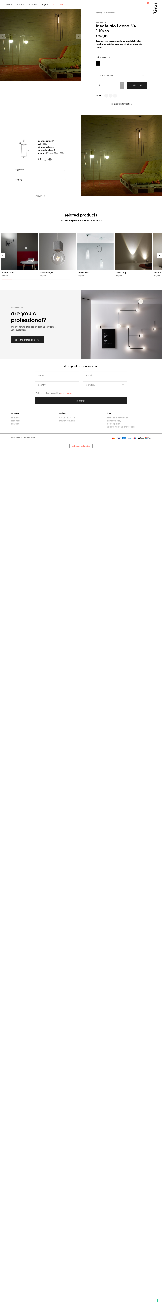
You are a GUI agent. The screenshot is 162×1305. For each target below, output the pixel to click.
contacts (32, 4)
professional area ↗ (61, 4)
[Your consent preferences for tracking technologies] (157, 1300)
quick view (19, 267)
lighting (99, 12)
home (9, 4)
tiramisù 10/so (46, 272)
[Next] (159, 255)
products (20, 4)
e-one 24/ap (8, 272)
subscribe (81, 400)
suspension (110, 12)
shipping (18, 179)
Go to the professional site (27, 340)
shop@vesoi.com (67, 420)
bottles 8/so (83, 272)
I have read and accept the (54, 393)
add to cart (136, 85)
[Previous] (2, 255)
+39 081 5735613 (67, 417)
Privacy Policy (66, 393)
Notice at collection (81, 446)
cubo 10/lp (120, 272)
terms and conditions (117, 417)
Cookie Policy (113, 423)
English (44, 4)
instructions (40, 196)
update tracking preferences (121, 427)
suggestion (19, 170)
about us (15, 417)
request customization (122, 104)
